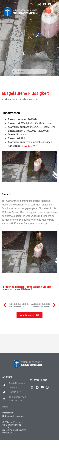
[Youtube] (49, 4)
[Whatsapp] (39, 4)
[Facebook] (44, 4)
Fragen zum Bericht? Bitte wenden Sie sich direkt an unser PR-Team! (27, 288)
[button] (55, 13)
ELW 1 (25, 146)
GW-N (34, 146)
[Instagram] (54, 4)
